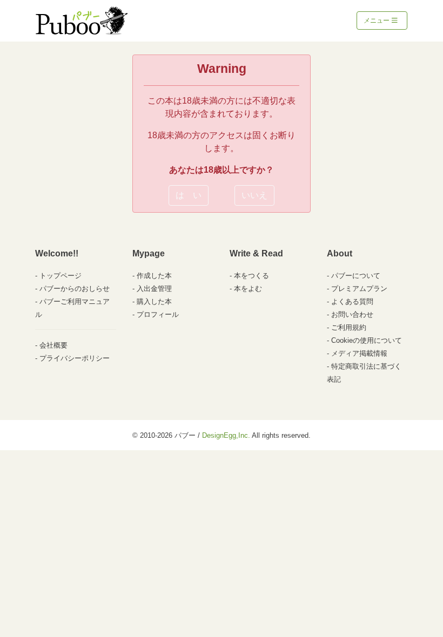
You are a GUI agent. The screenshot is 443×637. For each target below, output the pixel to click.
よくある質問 (352, 301)
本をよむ (248, 288)
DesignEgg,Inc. (226, 435)
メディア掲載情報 (359, 353)
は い (189, 195)
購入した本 (154, 301)
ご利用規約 (348, 327)
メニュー (377, 20)
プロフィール (158, 314)
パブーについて (355, 276)
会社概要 (53, 345)
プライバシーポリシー (74, 358)
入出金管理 (154, 288)
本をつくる (251, 276)
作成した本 (154, 276)
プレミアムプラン (359, 288)
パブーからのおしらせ (74, 288)
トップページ (60, 276)
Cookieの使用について (366, 340)
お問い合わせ (352, 314)
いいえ (254, 195)
